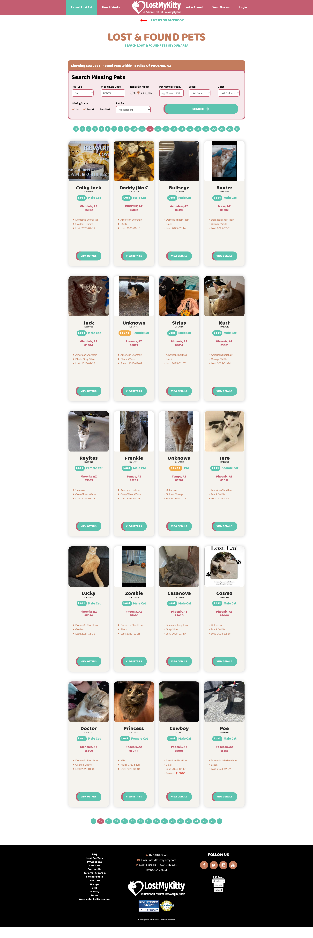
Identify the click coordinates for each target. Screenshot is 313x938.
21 (222, 128)
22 (229, 128)
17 (190, 128)
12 (150, 128)
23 (188, 821)
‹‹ (76, 128)
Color (221, 86)
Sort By (120, 103)
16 (182, 128)
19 (206, 128)
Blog (94, 888)
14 (166, 128)
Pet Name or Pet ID (170, 86)
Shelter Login (94, 877)
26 (212, 821)
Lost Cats (95, 881)
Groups (94, 884)
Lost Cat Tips (94, 858)
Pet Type (77, 86)
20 (214, 128)
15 (174, 128)
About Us (94, 865)
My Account (94, 862)
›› (237, 128)
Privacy (94, 892)
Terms (94, 895)
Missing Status (80, 103)
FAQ (94, 854)
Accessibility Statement (94, 899)
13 (158, 128)
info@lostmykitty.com (162, 860)
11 (142, 128)
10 (134, 128)
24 (196, 821)
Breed (192, 86)
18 (198, 128)
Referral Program (94, 873)
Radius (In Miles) (139, 86)
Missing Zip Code (111, 86)
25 (204, 821)
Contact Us (95, 869)
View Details (89, 256)
